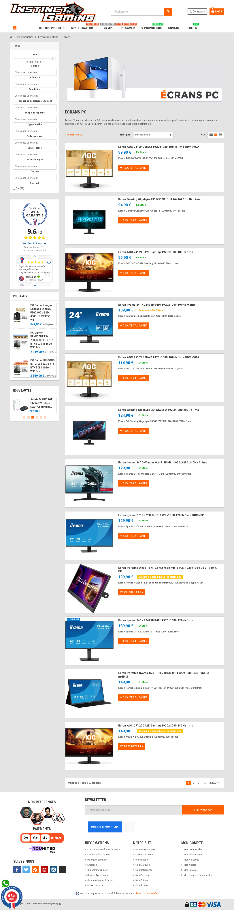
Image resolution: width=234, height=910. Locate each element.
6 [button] (45, 417)
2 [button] (28, 417)
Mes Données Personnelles (198, 875)
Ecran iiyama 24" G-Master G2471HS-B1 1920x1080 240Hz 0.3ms (162, 462)
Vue (203, 134)
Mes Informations (193, 854)
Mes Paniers (190, 870)
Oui (20, 188)
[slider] (15, 58)
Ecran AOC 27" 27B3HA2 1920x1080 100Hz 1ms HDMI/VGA (158, 357)
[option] (34, 405)
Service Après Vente (98, 875)
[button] (34, 46)
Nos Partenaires (143, 875)
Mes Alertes (190, 864)
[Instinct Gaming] (53, 11)
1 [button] (24, 417)
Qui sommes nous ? (97, 870)
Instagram (53, 869)
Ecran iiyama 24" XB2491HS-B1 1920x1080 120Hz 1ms (155, 620)
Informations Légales (98, 854)
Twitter (26, 869)
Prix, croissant (142, 134)
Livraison (92, 864)
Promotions (141, 859)
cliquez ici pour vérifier (146, 893)
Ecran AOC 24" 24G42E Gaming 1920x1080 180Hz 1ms (155, 252)
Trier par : (125, 134)
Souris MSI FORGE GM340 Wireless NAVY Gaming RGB (41, 403)
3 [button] (32, 417)
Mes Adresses (191, 859)
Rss (35, 869)
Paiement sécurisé (97, 859)
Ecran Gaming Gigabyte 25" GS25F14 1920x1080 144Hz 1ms (159, 199)
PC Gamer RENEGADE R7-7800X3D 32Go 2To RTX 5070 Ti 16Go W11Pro (41, 340)
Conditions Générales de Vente (103, 849)
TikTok (62, 869)
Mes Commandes (193, 849)
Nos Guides (141, 880)
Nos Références (143, 870)
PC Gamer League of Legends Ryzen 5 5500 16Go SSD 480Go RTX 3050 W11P (42, 312)
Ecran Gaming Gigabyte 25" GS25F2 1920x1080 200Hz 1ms (158, 410)
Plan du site (141, 885)
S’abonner (205, 810)
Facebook (17, 869)
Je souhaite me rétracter (100, 880)
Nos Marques (142, 864)
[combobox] (27, 72)
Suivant (215, 782)
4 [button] (37, 417)
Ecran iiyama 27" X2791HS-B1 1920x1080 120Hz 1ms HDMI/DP (161, 515)
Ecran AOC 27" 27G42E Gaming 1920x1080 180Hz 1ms (155, 725)
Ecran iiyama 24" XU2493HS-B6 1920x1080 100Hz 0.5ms (157, 304)
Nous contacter (95, 885)
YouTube (44, 869)
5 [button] (41, 417)
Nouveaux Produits (145, 849)
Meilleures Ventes (144, 854)
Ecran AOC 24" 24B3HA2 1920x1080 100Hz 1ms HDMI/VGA (158, 146)
